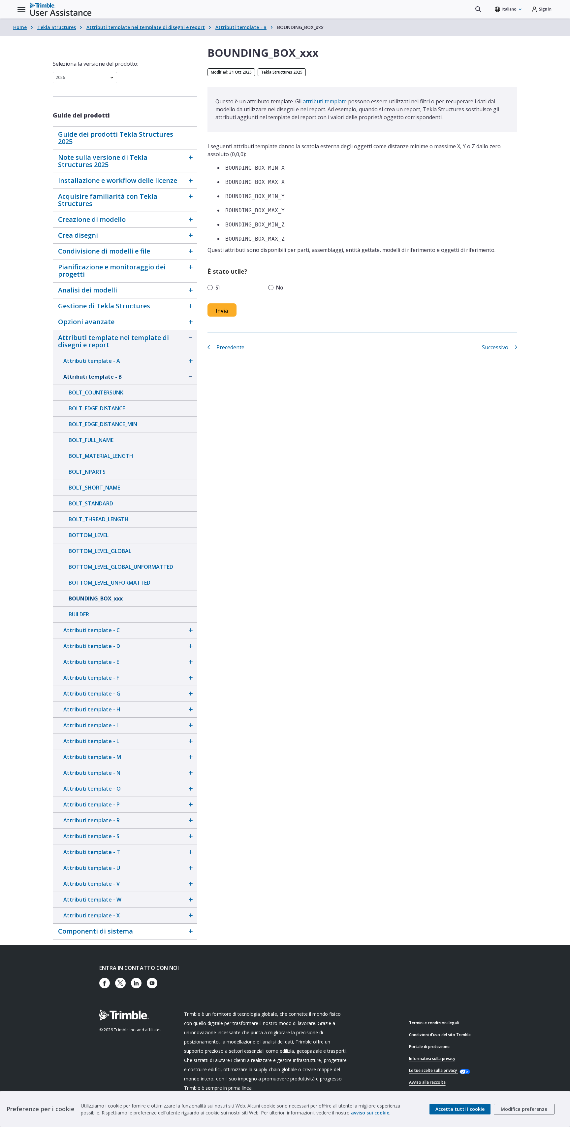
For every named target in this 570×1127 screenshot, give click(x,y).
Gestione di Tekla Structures (104, 305)
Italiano (509, 9)
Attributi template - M (92, 757)
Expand (190, 157)
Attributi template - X (91, 915)
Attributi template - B (241, 27)
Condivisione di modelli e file (104, 251)
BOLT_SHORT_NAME (94, 487)
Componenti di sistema (95, 931)
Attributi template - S (91, 836)
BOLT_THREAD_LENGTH (99, 519)
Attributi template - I (90, 725)
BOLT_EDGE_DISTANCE (97, 408)
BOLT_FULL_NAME (91, 440)
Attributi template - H (91, 709)
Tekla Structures (56, 27)
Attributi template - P (91, 804)
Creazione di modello (92, 219)
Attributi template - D (91, 646)
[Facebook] (104, 983)
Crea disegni (78, 235)
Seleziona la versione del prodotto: (95, 63)
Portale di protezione (429, 1046)
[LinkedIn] (136, 983)
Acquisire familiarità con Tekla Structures (107, 200)
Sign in (545, 9)
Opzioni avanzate (86, 321)
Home (20, 27)
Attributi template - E (91, 662)
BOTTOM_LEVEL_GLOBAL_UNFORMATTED (121, 566)
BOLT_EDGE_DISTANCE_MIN (103, 424)
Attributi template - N (91, 772)
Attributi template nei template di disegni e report (145, 27)
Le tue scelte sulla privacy (433, 1070)
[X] (120, 983)
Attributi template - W (92, 899)
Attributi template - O (92, 788)
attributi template (325, 101)
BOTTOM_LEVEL (89, 535)
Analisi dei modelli (87, 290)
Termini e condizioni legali (434, 1023)
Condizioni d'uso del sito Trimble (440, 1035)
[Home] (60, 9)
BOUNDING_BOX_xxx (96, 598)
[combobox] (85, 77)
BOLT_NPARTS (87, 471)
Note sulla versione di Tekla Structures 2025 (102, 161)
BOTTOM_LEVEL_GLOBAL (100, 551)
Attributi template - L (91, 741)
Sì (217, 287)
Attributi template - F (91, 677)
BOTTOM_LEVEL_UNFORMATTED (109, 582)
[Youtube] (152, 983)
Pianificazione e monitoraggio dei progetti (112, 270)
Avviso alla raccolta (427, 1082)
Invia (222, 310)
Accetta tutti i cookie (460, 1109)
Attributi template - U (91, 867)
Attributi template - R (91, 820)
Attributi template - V (91, 883)
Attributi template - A (91, 360)
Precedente (230, 347)
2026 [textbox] (60, 77)
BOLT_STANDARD (91, 503)
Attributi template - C (91, 630)
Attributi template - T (91, 852)
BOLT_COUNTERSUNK (96, 392)
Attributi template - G (91, 693)
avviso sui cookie (370, 1113)
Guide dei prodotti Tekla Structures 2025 (115, 138)
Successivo (495, 347)
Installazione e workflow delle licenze (117, 180)
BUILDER (79, 614)
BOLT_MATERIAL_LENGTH (101, 456)
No (279, 287)
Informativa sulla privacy (432, 1058)
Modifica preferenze (524, 1109)
